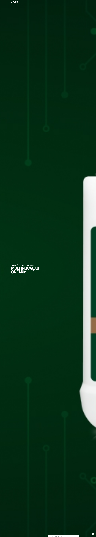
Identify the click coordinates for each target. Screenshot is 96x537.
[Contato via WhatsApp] (93, 533)
